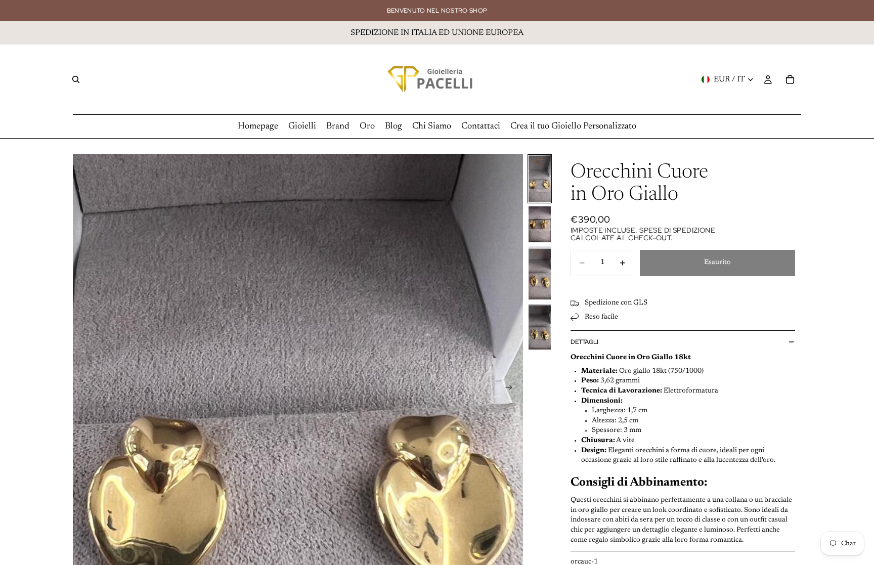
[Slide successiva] (512, 389)
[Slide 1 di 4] (540, 178)
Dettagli (584, 342)
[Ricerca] (76, 79)
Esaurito (717, 262)
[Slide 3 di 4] (540, 273)
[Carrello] (790, 79)
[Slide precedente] (84, 389)
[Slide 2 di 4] (540, 224)
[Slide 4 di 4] (540, 327)
